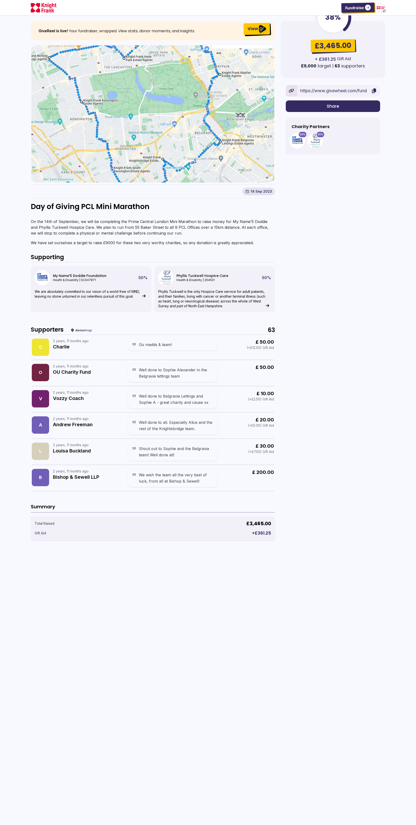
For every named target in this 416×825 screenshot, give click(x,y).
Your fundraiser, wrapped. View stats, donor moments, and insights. (132, 31)
